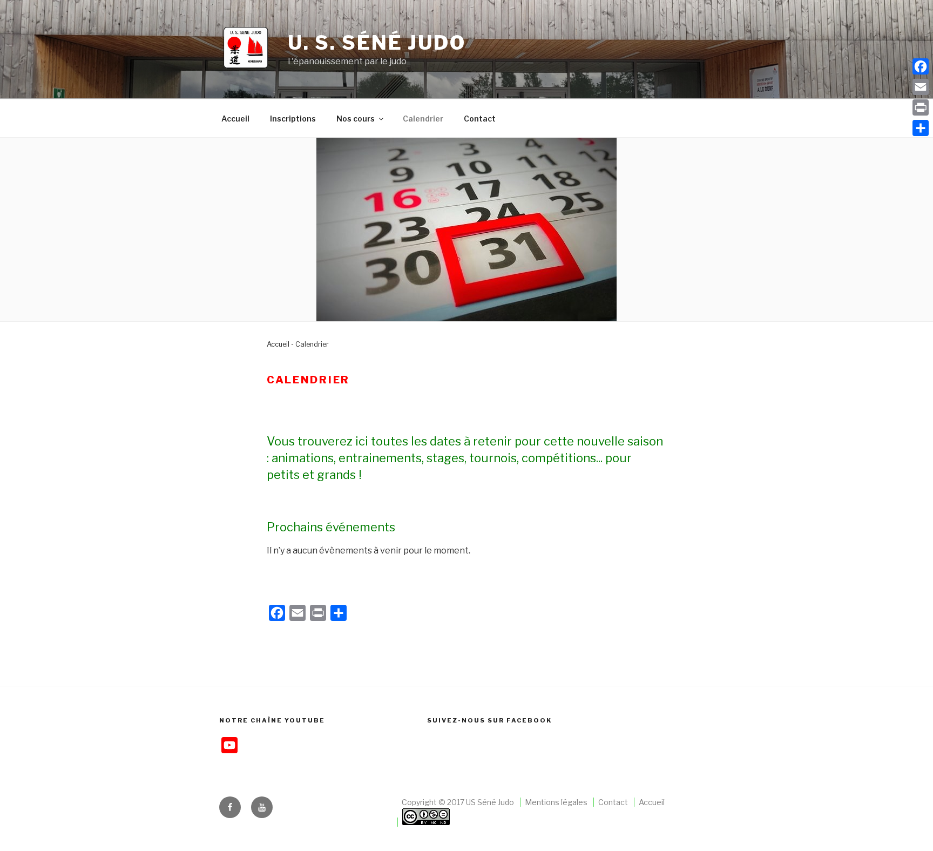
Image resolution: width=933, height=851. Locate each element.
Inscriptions (293, 118)
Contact (480, 118)
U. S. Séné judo (377, 43)
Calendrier (423, 118)
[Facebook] (920, 66)
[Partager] (920, 128)
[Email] (920, 87)
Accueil (235, 118)
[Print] (920, 107)
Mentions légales (556, 802)
